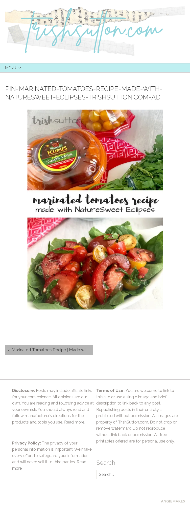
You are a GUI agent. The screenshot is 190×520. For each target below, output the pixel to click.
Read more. (74, 422)
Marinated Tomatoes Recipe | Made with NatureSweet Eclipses (52, 349)
